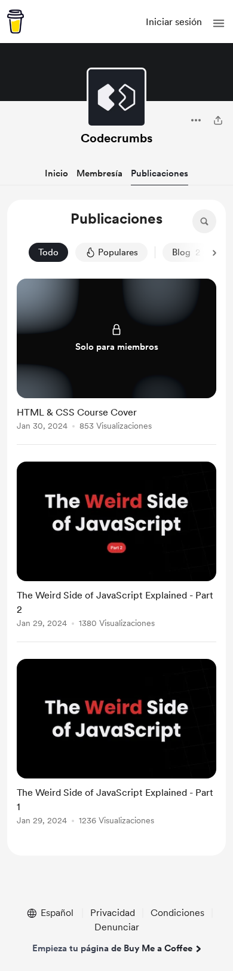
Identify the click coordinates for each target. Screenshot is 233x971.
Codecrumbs (116, 138)
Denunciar (116, 927)
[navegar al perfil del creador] (116, 97)
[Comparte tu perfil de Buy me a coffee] (218, 120)
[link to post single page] (116, 357)
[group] (116, 362)
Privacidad (112, 912)
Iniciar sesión (174, 22)
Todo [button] (48, 252)
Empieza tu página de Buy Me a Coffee (112, 948)
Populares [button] (118, 252)
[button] (218, 23)
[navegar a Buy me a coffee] (15, 21)
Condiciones (177, 912)
